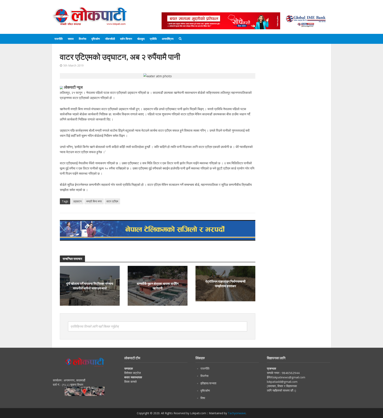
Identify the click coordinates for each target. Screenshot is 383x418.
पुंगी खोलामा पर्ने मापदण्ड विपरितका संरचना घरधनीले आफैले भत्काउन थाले (89, 286)
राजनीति (58, 39)
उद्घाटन (77, 201)
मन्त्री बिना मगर (94, 201)
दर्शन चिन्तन (126, 39)
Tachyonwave (237, 413)
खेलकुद (141, 39)
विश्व (202, 398)
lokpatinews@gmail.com (288, 377)
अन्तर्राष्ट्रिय (168, 39)
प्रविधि (153, 39)
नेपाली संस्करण (228, 8)
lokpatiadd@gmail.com (282, 382)
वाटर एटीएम (112, 201)
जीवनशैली (110, 39)
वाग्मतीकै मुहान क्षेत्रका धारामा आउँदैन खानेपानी (158, 286)
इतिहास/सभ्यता (208, 383)
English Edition (203, 8)
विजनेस (82, 39)
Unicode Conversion (257, 8)
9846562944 (290, 373)
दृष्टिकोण (95, 39)
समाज (71, 39)
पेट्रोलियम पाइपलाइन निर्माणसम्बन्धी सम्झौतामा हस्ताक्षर (225, 283)
